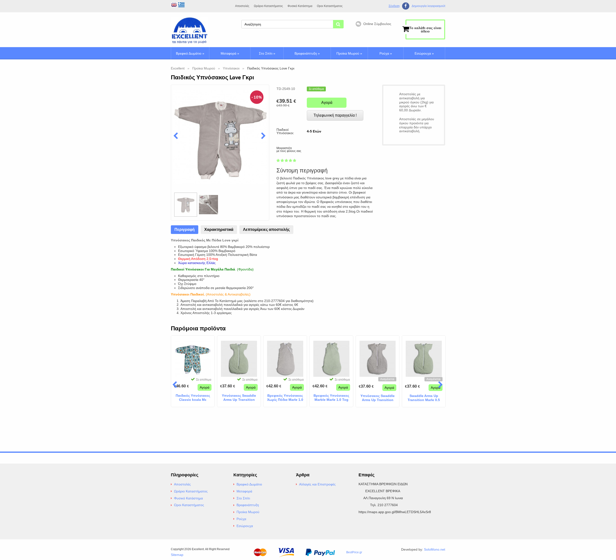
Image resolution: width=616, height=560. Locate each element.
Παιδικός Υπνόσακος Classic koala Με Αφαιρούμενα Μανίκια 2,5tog (193, 398)
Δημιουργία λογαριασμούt (428, 6)
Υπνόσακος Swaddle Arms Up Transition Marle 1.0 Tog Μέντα (239, 398)
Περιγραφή (184, 229)
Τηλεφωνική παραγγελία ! (335, 115)
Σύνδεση (394, 6)
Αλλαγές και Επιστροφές (317, 484)
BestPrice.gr (354, 552)
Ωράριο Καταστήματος (268, 6)
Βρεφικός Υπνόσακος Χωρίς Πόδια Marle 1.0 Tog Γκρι (285, 398)
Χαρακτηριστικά (218, 229)
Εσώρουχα (424, 53)
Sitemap (177, 555)
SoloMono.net (434, 549)
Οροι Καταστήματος (330, 6)
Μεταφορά (230, 53)
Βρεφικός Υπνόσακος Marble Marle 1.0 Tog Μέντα (331, 398)
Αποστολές (242, 6)
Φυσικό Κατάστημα (300, 6)
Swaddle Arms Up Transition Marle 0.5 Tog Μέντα (424, 398)
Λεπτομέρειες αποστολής (266, 229)
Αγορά (326, 103)
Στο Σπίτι (267, 53)
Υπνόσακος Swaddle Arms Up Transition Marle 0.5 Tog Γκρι (377, 398)
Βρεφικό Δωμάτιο (190, 53)
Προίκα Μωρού (349, 53)
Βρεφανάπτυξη (307, 53)
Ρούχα (385, 53)
